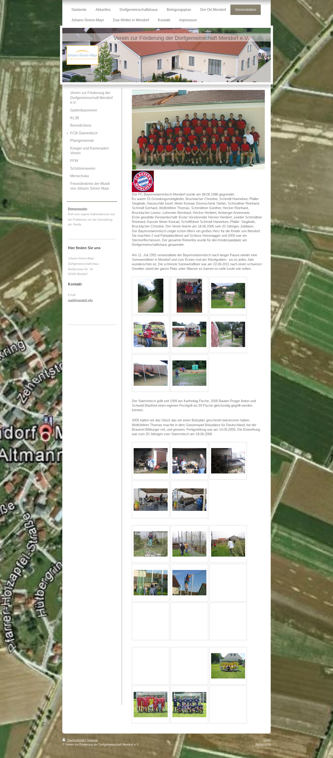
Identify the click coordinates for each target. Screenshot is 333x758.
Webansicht (263, 744)
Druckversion (75, 740)
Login (267, 740)
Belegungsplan (77, 208)
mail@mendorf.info (80, 300)
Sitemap (92, 740)
